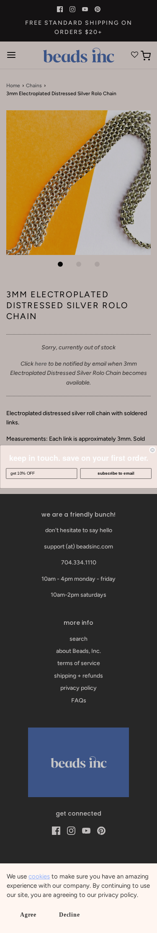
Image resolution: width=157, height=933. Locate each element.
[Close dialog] (152, 449)
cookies (39, 876)
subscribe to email (116, 473)
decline (69, 915)
